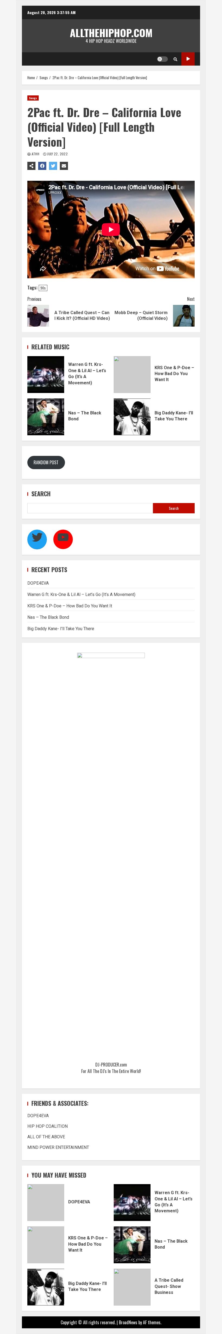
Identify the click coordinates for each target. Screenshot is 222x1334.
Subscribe (188, 59)
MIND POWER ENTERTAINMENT (58, 1147)
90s (43, 288)
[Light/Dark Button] (162, 59)
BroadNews (128, 1322)
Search (41, 494)
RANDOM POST (46, 462)
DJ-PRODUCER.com (111, 1064)
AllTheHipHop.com (111, 32)
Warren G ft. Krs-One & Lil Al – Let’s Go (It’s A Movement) (45, 374)
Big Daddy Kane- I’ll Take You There (132, 416)
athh (35, 154)
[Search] (175, 59)
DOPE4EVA (38, 583)
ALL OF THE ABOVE (46, 1136)
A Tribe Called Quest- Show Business (132, 1287)
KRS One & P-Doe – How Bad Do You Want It (132, 374)
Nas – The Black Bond (45, 416)
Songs (33, 98)
